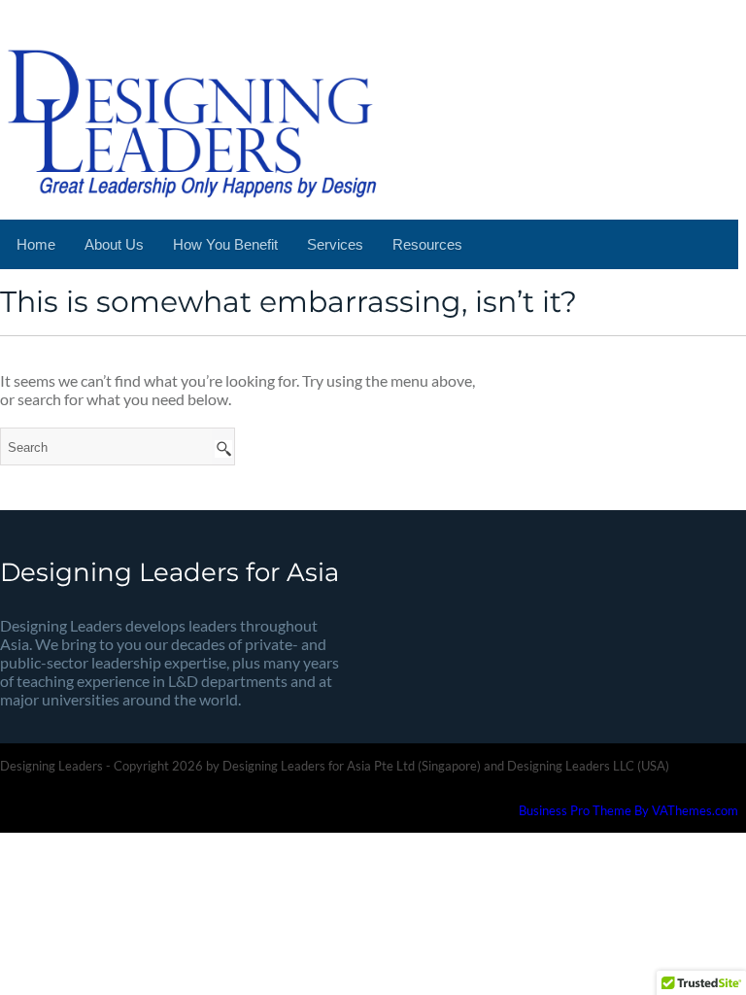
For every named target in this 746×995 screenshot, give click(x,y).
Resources (427, 244)
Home (36, 244)
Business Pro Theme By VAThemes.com (628, 810)
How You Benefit (225, 244)
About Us (114, 244)
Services (335, 244)
